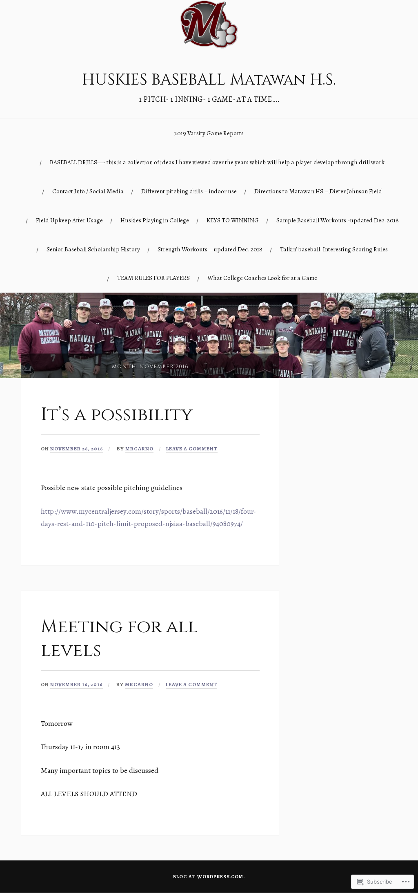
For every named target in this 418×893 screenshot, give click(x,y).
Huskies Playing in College (154, 220)
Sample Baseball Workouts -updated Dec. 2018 (337, 220)
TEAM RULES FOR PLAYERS (153, 277)
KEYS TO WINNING (233, 220)
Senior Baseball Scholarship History (93, 249)
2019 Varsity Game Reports (209, 133)
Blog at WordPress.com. (209, 876)
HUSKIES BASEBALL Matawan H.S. (209, 79)
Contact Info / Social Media (88, 191)
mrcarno (139, 448)
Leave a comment (192, 448)
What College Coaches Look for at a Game (262, 277)
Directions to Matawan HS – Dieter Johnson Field (318, 191)
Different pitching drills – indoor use (189, 191)
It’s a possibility (119, 415)
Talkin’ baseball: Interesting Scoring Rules (334, 249)
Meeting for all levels (119, 638)
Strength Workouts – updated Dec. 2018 (210, 249)
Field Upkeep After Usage (69, 220)
